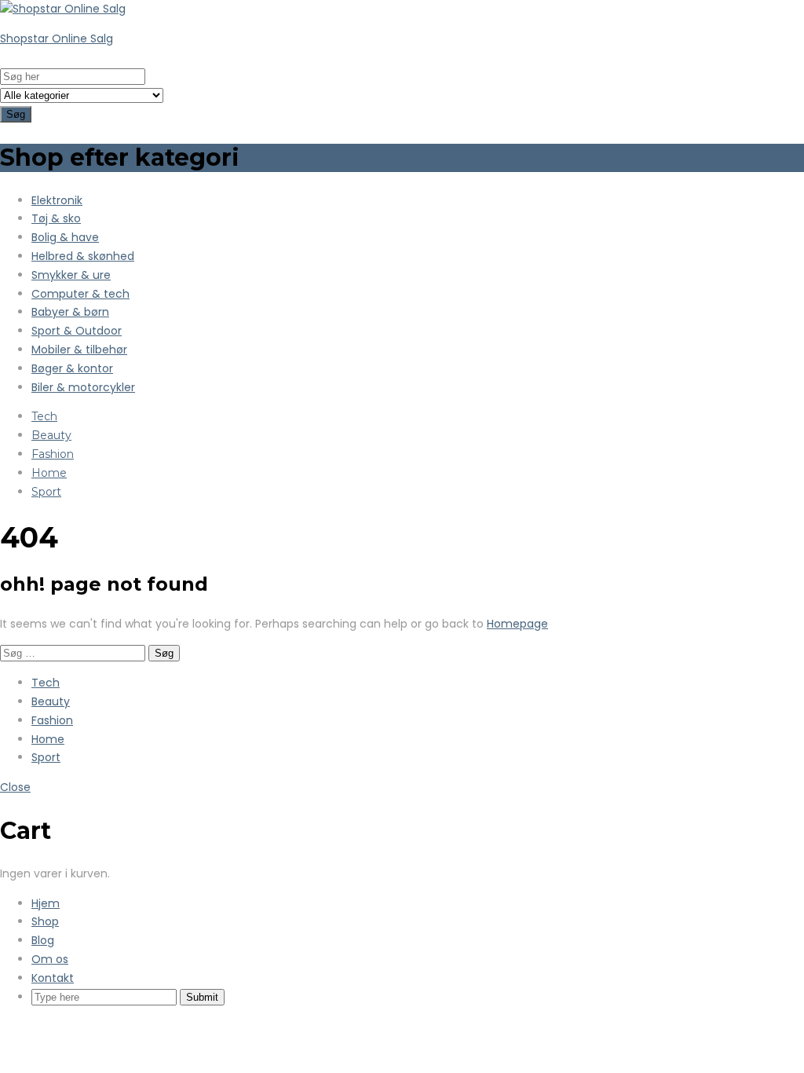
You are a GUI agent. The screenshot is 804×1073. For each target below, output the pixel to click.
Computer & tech (80, 294)
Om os (49, 959)
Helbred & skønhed (82, 256)
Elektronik (56, 200)
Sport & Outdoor (76, 331)
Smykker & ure (71, 275)
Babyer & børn (70, 312)
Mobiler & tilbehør (79, 349)
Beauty (51, 435)
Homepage (517, 624)
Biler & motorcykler (83, 387)
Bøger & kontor (72, 368)
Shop (45, 921)
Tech (44, 416)
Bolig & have (65, 237)
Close (15, 787)
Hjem (45, 903)
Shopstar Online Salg (56, 38)
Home (49, 473)
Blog (42, 940)
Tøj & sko (56, 218)
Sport (46, 492)
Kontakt (52, 978)
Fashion (52, 454)
